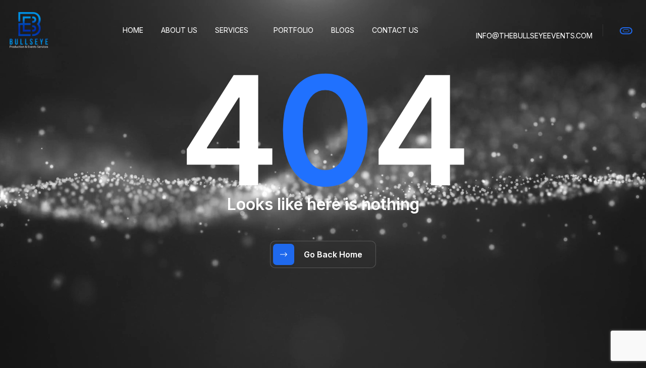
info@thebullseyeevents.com (534, 35)
